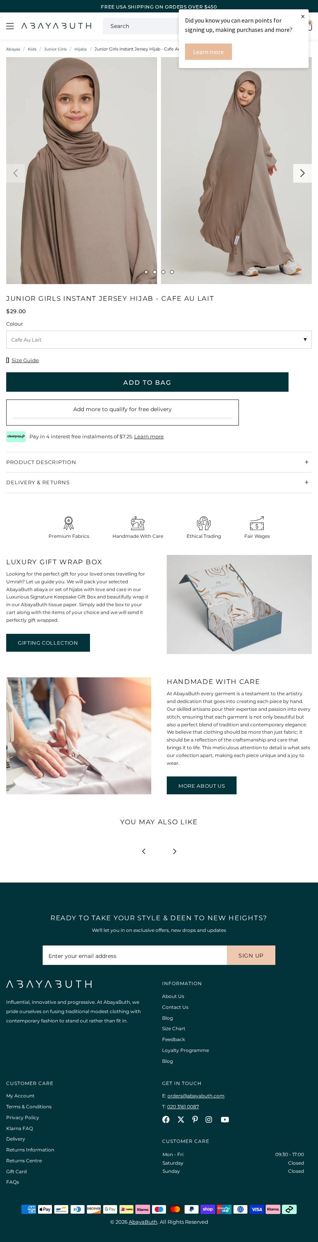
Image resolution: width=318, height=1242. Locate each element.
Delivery (15, 1139)
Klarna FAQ (19, 1128)
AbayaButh (56, 26)
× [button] (303, 16)
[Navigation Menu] (10, 26)
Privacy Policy (22, 1117)
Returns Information (30, 1150)
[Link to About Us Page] (78, 792)
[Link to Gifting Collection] (239, 652)
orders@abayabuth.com (196, 1096)
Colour (14, 324)
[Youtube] (225, 1119)
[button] (15, 173)
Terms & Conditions (29, 1106)
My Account (20, 1096)
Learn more (208, 52)
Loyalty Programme (185, 1050)
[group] (81, 172)
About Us (173, 996)
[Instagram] (209, 1119)
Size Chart (173, 1028)
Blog (167, 1018)
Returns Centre (24, 1161)
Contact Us (175, 1007)
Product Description (41, 462)
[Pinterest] (195, 1119)
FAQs (12, 1182)
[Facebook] (165, 1119)
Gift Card (16, 1171)
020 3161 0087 (183, 1106)
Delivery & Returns (38, 482)
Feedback (173, 1039)
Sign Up (251, 955)
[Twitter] (181, 1119)
